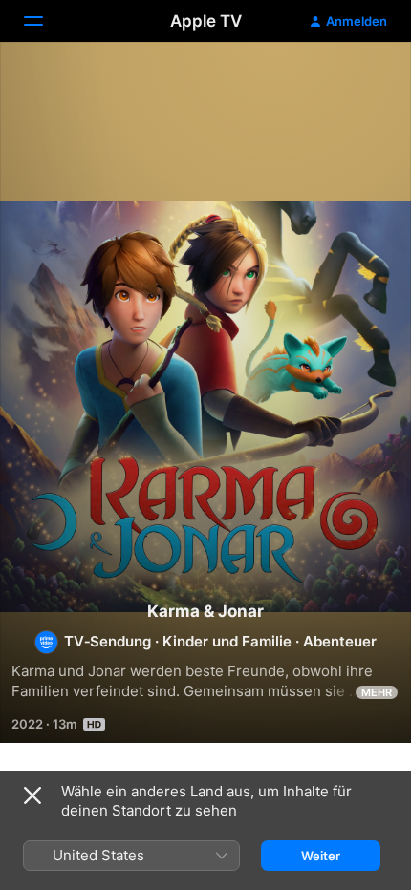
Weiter (320, 855)
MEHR (376, 692)
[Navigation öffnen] (45, 21)
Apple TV (206, 21)
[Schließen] (32, 795)
